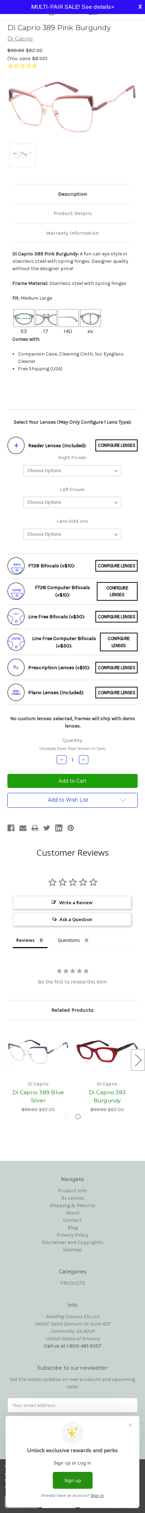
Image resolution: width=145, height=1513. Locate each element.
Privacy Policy (72, 1235)
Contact (72, 1220)
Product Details (72, 213)
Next (138, 1059)
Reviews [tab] (25, 940)
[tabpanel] (38, 1070)
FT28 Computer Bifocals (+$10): (62, 591)
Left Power (72, 489)
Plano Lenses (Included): (56, 693)
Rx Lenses (72, 1198)
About (73, 1213)
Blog (73, 1228)
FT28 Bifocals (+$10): (51, 566)
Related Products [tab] (72, 1010)
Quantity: (72, 744)
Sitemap (72, 1250)
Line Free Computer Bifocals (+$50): (64, 642)
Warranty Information (72, 233)
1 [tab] (67, 1116)
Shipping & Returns (72, 1205)
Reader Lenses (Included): (57, 446)
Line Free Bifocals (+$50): (56, 617)
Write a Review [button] (76, 902)
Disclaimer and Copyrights (72, 1242)
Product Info (72, 1191)
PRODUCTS (72, 1283)
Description (72, 194)
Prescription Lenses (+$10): (59, 668)
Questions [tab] (69, 940)
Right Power (72, 457)
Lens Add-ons (72, 521)
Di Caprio (20, 38)
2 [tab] (78, 1116)
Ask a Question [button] (75, 919)
